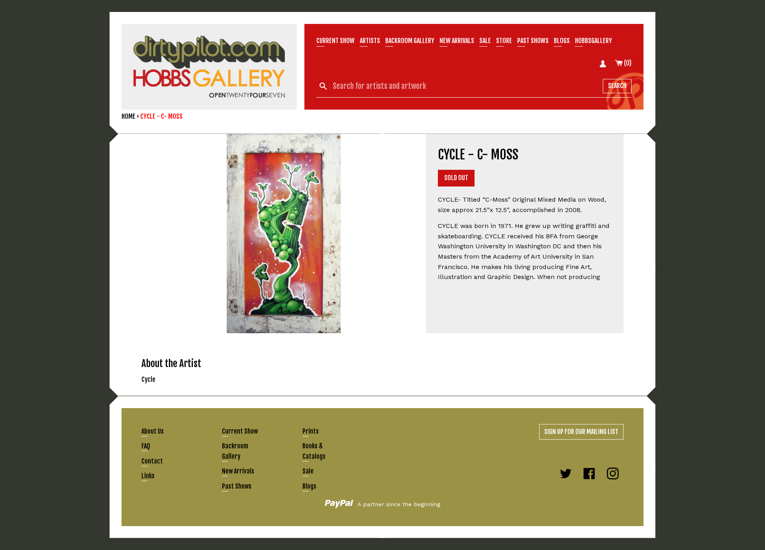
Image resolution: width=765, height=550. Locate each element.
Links (148, 476)
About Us (152, 431)
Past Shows (533, 41)
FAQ (145, 446)
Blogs (562, 41)
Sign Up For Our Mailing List (581, 432)
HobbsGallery (593, 41)
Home (128, 116)
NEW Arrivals (456, 41)
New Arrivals (238, 471)
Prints (310, 431)
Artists (370, 41)
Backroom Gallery (409, 41)
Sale (485, 41)
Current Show (335, 41)
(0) (627, 63)
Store (504, 41)
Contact (152, 461)
